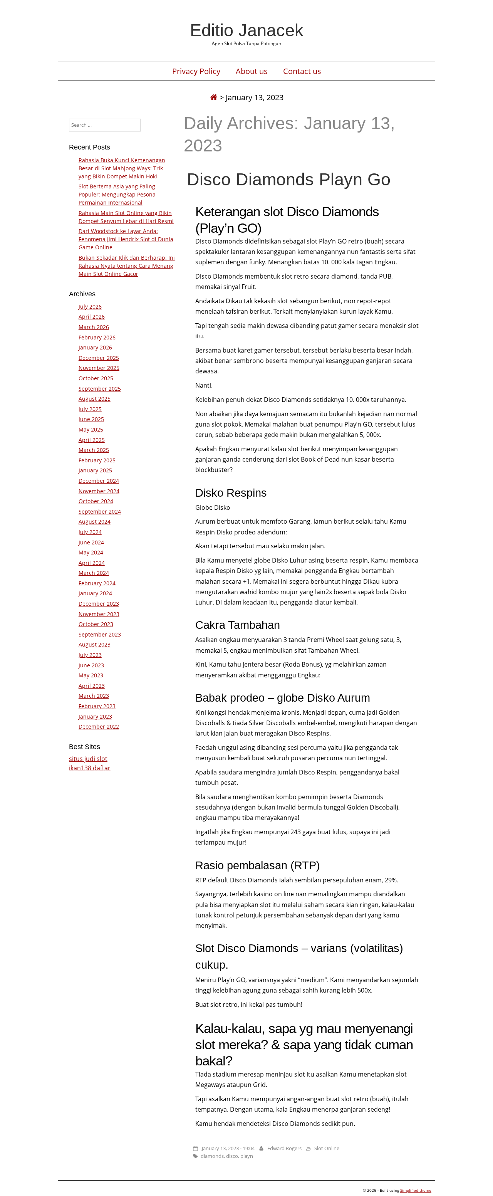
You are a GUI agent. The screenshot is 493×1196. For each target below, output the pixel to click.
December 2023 (99, 603)
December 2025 (99, 357)
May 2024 (91, 552)
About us (252, 71)
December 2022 (99, 726)
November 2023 (99, 614)
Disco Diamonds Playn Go (289, 179)
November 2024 (99, 491)
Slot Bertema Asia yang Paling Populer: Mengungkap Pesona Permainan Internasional (117, 194)
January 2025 (95, 470)
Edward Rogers (284, 1148)
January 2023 (95, 716)
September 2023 (100, 634)
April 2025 (92, 439)
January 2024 (95, 593)
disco (232, 1155)
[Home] (214, 97)
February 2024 (97, 583)
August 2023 (95, 644)
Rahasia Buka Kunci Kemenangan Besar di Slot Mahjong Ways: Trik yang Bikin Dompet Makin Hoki (122, 168)
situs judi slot (88, 758)
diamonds (212, 1155)
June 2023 (91, 665)
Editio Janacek (247, 30)
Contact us (302, 71)
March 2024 (94, 572)
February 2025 (97, 460)
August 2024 (95, 521)
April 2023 (92, 685)
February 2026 (97, 337)
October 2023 (96, 624)
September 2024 (100, 511)
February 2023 (97, 706)
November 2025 (99, 367)
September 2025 (100, 388)
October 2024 (96, 501)
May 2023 (91, 675)
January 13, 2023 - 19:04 (228, 1148)
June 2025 (91, 419)
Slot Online (326, 1148)
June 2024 (91, 542)
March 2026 (94, 327)
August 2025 (95, 398)
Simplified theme (415, 1190)
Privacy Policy (196, 71)
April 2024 (92, 562)
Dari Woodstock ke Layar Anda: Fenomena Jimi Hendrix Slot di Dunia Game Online (126, 239)
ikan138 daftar (90, 768)
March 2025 (94, 450)
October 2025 (96, 378)
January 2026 (95, 347)
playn (246, 1155)
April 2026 (92, 316)
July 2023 (90, 654)
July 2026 (90, 306)
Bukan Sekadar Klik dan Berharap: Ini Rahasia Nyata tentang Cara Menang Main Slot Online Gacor (127, 265)
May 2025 (91, 429)
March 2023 (94, 695)
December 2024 (99, 480)
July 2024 (90, 532)
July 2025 (90, 409)
